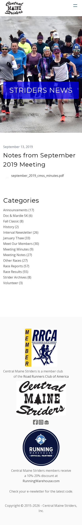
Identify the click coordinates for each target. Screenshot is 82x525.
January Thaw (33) (16, 238)
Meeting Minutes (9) (18, 249)
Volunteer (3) (13, 283)
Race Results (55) (15, 272)
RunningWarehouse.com (41, 481)
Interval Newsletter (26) (20, 232)
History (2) (11, 227)
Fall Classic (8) (13, 221)
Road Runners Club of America (46, 376)
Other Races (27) (15, 260)
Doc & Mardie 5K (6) (17, 215)
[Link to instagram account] (41, 422)
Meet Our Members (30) (21, 243)
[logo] (14, 8)
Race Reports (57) (16, 266)
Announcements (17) (18, 210)
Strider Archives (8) (17, 277)
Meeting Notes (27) (17, 255)
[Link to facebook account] (35, 422)
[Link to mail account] (46, 422)
